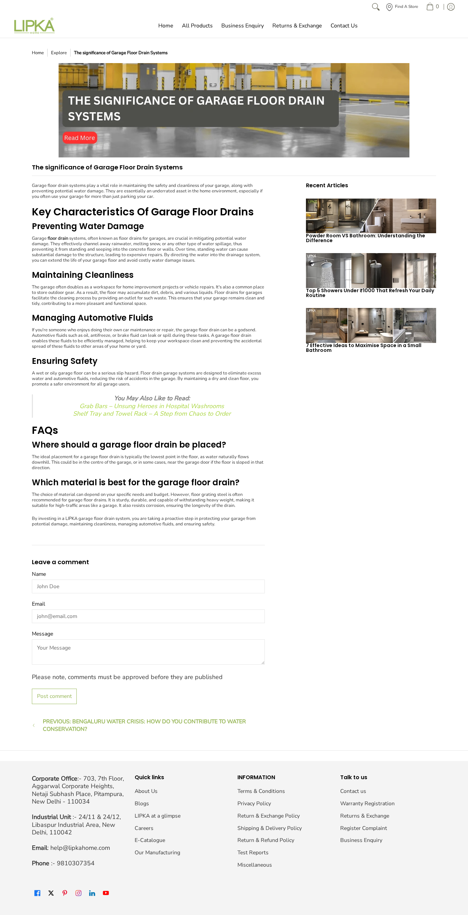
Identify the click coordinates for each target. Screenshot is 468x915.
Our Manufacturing (157, 852)
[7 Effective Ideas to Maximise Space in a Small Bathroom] (371, 325)
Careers (144, 828)
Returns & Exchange (364, 816)
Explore (59, 53)
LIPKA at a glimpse (158, 816)
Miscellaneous (254, 865)
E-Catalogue (150, 840)
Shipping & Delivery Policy (269, 828)
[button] (37, 893)
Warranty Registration (367, 803)
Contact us (353, 791)
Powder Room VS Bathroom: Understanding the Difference (365, 238)
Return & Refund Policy (265, 840)
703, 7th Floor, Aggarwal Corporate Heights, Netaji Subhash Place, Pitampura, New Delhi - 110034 (78, 790)
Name (39, 574)
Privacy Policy (254, 803)
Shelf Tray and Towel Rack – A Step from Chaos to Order (152, 413)
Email (38, 604)
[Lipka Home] (34, 26)
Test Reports (253, 852)
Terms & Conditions (261, 791)
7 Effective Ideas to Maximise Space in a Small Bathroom (363, 348)
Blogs (142, 803)
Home (38, 53)
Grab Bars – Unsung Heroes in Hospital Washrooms (151, 406)
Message (42, 634)
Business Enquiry (361, 840)
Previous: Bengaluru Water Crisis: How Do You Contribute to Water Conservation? (144, 725)
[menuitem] (432, 7)
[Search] (376, 7)
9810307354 (76, 863)
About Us (146, 791)
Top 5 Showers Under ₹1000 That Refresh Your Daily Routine (370, 293)
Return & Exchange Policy (268, 816)
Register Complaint (363, 828)
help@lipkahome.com (80, 848)
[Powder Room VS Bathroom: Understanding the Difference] (371, 216)
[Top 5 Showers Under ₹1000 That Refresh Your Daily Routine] (371, 270)
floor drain (58, 238)
